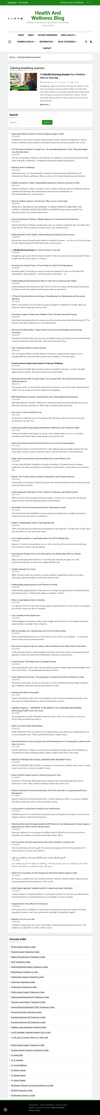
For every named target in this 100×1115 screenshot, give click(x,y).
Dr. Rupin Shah (17, 1055)
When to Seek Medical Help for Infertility (28, 600)
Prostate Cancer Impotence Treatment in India (30, 1050)
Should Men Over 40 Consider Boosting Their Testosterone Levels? (39, 507)
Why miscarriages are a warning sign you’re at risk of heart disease (39, 631)
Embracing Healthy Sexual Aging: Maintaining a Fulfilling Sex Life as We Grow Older (45, 428)
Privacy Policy (34, 1110)
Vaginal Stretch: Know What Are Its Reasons (30, 904)
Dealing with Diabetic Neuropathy (25, 692)
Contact (47, 48)
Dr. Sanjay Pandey (18, 1080)
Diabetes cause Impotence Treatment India (28, 1027)
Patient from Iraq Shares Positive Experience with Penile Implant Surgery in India (44, 873)
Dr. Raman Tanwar (18, 1070)
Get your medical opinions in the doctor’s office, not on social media (39, 201)
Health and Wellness (20, 88)
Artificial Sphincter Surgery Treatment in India (29, 967)
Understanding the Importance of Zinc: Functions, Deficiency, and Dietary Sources (45, 492)
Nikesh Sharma (48, 82)
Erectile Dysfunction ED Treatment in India (28, 1017)
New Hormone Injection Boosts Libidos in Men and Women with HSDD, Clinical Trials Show (49, 646)
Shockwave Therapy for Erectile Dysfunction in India (32, 1085)
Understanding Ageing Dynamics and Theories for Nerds (34, 585)
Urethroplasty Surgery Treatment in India (27, 977)
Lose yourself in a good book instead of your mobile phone (36, 808)
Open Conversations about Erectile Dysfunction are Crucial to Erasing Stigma (43, 443)
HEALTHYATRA (57, 1108)
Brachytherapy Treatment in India (24, 972)
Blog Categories (66, 42)
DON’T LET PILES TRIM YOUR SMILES (27, 726)
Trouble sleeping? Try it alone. (24, 569)
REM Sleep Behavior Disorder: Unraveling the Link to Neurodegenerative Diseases (45, 397)
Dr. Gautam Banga (18, 1075)
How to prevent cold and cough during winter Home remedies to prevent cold (43, 842)
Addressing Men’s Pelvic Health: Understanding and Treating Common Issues (43, 235)
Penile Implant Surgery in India (23, 947)
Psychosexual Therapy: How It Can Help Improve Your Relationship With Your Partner (46, 554)
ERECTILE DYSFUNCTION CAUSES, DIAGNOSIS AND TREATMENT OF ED (41, 760)
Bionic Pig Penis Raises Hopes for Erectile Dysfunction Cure (36, 775)
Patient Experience (47, 35)
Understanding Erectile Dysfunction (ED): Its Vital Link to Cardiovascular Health (44, 281)
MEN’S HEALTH (68, 35)
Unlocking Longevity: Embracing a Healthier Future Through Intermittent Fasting (44, 314)
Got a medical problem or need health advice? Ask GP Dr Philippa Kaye (40, 538)
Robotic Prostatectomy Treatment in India (28, 957)
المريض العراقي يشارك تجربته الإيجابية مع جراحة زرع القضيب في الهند (38, 857)
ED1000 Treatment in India (21, 1090)
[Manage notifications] (5, 1110)
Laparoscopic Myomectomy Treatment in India (30, 997)
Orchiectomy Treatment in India (24, 987)
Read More (44, 104)
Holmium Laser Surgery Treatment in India (28, 1002)
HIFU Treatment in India (20, 962)
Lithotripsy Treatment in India (23, 982)
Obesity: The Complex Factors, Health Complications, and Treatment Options (43, 477)
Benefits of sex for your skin (23, 919)
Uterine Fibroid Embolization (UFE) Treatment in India (32, 1007)
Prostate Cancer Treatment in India (25, 952)
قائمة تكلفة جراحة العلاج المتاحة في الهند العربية (29, 1037)
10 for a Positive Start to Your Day (36, 250)
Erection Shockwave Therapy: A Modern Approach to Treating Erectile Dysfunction (45, 219)
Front (21, 35)
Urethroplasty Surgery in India (23, 1095)
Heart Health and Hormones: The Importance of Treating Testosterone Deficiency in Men (48, 677)
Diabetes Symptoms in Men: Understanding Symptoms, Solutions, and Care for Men (61, 3)
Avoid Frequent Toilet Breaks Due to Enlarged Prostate (34, 662)
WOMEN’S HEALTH (25, 42)
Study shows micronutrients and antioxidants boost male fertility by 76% (41, 458)
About (31, 35)
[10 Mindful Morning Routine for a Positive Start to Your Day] (23, 82)
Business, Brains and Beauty (23, 167)
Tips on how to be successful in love (27, 412)
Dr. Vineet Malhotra (19, 1065)
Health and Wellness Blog (47, 15)
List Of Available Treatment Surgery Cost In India (30, 1032)
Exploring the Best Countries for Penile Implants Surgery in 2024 (38, 134)
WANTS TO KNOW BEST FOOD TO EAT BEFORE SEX (33, 523)
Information (46, 42)
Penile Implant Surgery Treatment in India (27, 992)
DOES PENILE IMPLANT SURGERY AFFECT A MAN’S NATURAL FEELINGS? (42, 888)
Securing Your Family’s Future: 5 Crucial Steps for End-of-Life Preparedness (42, 265)
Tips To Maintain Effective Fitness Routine (29, 348)
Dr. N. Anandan (17, 1060)
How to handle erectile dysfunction (26, 615)
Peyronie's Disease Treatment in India (26, 1012)
